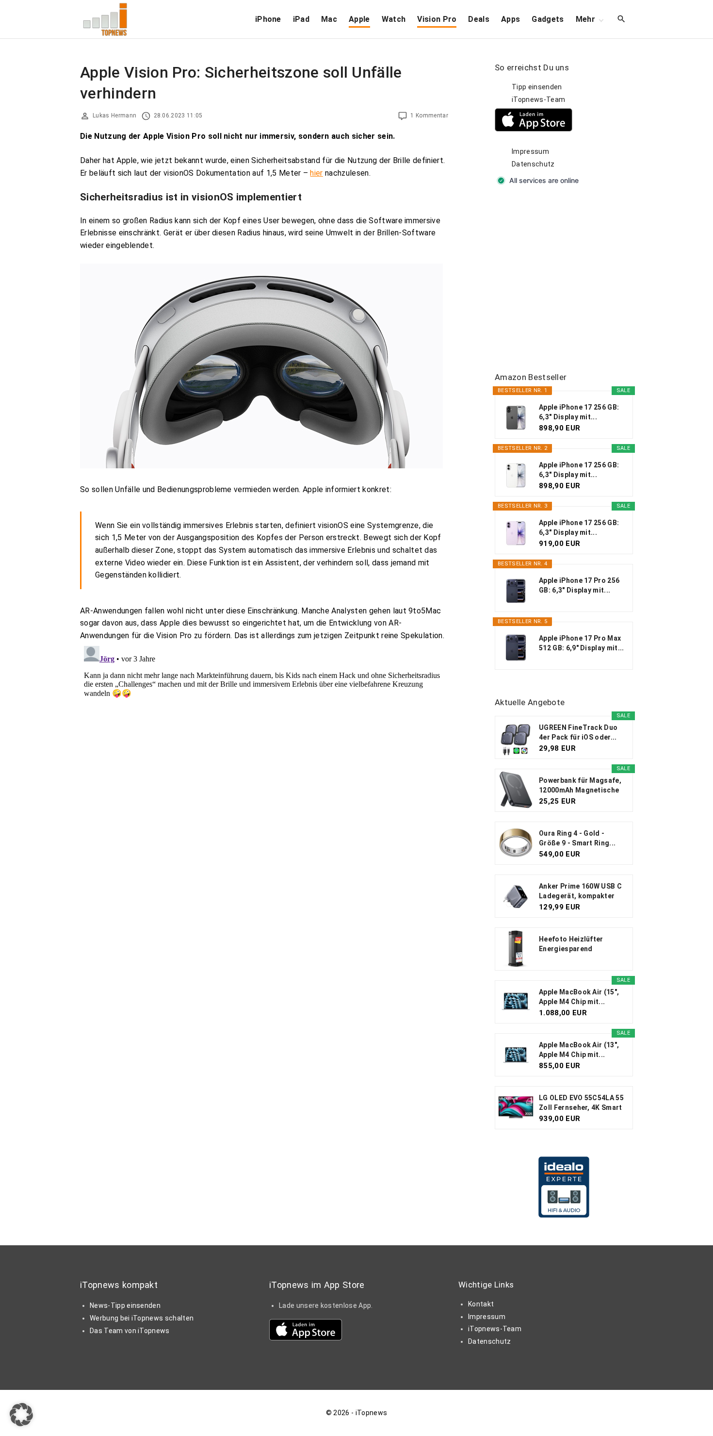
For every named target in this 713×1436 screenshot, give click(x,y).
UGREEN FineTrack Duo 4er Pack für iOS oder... (578, 732)
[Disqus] (264, 763)
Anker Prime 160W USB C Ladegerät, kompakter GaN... (580, 891)
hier (316, 173)
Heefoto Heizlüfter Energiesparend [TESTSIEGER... (571, 944)
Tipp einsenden (537, 87)
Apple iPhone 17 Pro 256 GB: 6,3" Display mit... (579, 585)
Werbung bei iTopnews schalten (142, 1318)
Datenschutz (533, 164)
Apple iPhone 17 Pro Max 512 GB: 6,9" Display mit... (581, 643)
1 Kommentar (429, 115)
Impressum (530, 151)
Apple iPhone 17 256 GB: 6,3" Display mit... (579, 412)
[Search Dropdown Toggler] (621, 19)
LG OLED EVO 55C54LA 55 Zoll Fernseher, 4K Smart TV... (581, 1103)
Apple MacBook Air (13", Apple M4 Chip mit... (579, 1049)
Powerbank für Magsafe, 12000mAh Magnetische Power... (580, 785)
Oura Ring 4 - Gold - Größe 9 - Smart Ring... (577, 838)
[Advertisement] (567, 279)
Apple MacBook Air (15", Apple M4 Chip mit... (579, 997)
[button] (21, 1414)
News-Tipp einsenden (125, 1305)
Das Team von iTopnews (130, 1331)
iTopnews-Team (538, 99)
